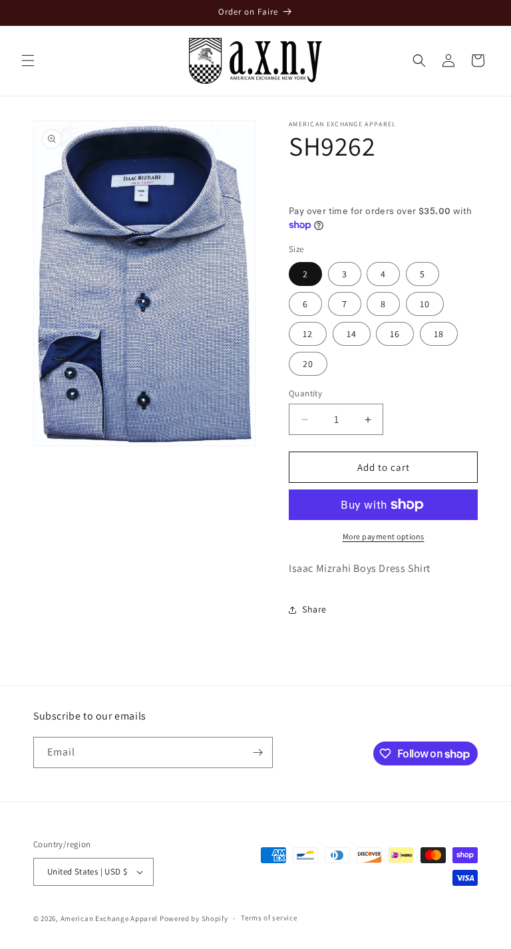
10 (425, 304)
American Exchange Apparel (109, 918)
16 (395, 334)
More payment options (384, 536)
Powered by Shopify (194, 918)
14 (352, 334)
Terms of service (269, 917)
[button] (28, 60)
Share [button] (314, 609)
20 (308, 364)
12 (308, 334)
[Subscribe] (257, 752)
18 (439, 334)
